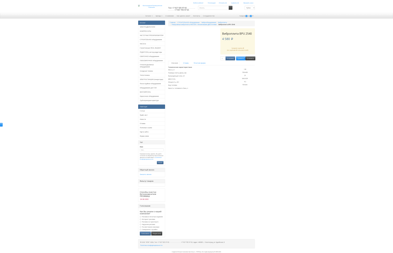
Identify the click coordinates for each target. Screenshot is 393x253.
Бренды (158, 16)
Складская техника (146, 71)
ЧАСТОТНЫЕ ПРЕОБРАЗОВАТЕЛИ (151, 35)
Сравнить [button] (240, 58)
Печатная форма (199, 63)
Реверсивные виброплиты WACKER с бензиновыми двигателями (194, 24)
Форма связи (144, 136)
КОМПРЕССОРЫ (145, 31)
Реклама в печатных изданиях (152, 217)
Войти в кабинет (198, 3)
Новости (143, 119)
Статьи (142, 111)
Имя (141, 147)
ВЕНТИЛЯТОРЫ (145, 92)
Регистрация (212, 3)
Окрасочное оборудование (149, 96)
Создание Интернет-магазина (180, 251)
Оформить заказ (248, 3)
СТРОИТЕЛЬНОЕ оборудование (151, 39)
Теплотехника (145, 75)
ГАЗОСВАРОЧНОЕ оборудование (151, 60)
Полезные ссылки (146, 128)
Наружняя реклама (148, 224)
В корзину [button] (230, 58)
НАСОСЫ (143, 44)
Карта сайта (144, 132)
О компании (169, 16)
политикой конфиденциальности (150, 158)
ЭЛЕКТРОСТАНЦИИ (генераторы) (151, 79)
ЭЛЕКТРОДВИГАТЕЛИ (147, 27)
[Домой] (142, 15)
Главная (172, 22)
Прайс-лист (144, 115)
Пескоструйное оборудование (150, 84)
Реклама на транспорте (150, 222)
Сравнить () (235, 3)
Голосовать (145, 233)
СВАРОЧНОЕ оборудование (149, 56)
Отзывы (142, 123)
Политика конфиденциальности (151, 245)
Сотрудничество (209, 16)
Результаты (157, 233)
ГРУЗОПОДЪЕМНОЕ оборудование (147, 66)
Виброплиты (222, 22)
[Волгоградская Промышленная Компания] (151, 6)
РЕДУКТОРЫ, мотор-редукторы (151, 52)
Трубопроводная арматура (149, 100)
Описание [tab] (174, 63)
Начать (160, 162)
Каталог (148, 16)
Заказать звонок (145, 174)
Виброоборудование (209, 22)
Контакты (196, 16)
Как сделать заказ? (183, 16)
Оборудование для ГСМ (148, 88)
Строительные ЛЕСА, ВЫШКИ (150, 48)
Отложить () (223, 3)
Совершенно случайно (150, 229)
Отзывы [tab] (186, 63)
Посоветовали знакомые (150, 227)
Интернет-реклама (148, 219)
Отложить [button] (250, 58)
